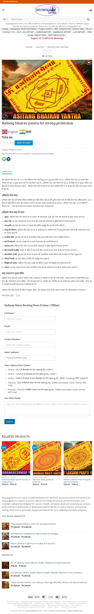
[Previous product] (49, 51)
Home (29, 47)
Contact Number (13, 339)
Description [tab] (7, 174)
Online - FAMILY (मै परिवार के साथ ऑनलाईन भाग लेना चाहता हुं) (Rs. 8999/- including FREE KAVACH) (48, 378)
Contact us (39, 604)
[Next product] (45, 51)
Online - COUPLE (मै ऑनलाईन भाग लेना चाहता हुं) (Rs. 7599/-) (32, 374)
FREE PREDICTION (56, 35)
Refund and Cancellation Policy (32, 607)
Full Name (9, 313)
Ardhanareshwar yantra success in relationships (16, 481)
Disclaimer (76, 605)
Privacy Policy (61, 604)
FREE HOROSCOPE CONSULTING (69, 29)
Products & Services (77, 604)
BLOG (89, 29)
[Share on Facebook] (8, 159)
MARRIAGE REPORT (62, 32)
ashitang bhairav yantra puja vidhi (18, 154)
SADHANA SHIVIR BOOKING (23, 29)
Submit (9, 421)
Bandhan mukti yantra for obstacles (43, 481)
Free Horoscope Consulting (74, 602)
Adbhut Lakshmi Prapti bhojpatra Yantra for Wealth (77, 481)
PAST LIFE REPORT (25, 32)
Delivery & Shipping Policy (59, 605)
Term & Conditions (69, 607)
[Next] (92, 466)
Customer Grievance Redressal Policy (29, 605)
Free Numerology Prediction (20, 604)
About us (49, 604)
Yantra (40, 47)
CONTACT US (8, 32)
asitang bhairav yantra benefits (42, 154)
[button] (3, 10)
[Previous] (2, 466)
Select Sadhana (12, 352)
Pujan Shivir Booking (52, 602)
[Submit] (88, 19)
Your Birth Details (12, 398)
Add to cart (23, 142)
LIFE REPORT (79, 32)
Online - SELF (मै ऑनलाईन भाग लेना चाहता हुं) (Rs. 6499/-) (30, 369)
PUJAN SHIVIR (45, 29)
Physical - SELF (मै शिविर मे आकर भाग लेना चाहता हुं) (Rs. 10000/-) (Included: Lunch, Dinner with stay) (47, 384)
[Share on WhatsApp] (4, 159)
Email (7, 326)
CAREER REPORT (43, 32)
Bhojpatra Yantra (57, 47)
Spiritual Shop (13, 602)
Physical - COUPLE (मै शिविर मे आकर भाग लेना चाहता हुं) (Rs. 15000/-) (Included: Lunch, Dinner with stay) (46, 391)
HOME (5, 29)
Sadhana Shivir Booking (31, 602)
